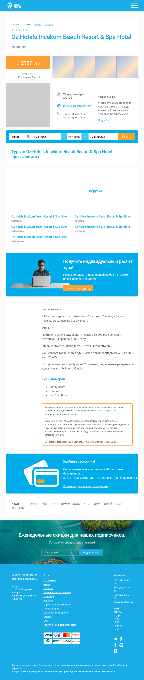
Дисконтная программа (56, 612)
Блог (46, 620)
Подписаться (91, 552)
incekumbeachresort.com (77, 105)
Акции (47, 584)
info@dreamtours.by (123, 601)
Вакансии (48, 600)
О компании (50, 580)
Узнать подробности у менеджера (85, 486)
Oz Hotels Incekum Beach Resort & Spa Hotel (39, 218)
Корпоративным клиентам (57, 604)
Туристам (48, 588)
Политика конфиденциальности (60, 624)
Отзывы (47, 616)
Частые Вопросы (52, 608)
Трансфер (49, 596)
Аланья (49, 24)
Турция (37, 24)
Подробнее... (105, 120)
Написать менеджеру (78, 288)
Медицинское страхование (57, 592)
